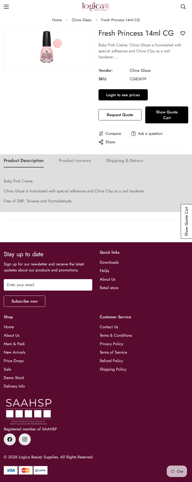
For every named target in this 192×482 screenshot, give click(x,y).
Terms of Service (113, 352)
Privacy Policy (111, 344)
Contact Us (109, 327)
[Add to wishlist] (182, 33)
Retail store (109, 288)
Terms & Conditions (116, 335)
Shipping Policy (113, 369)
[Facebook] (10, 439)
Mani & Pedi (14, 344)
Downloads (109, 262)
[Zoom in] (85, 37)
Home (57, 20)
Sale (7, 369)
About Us (107, 279)
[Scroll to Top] (182, 455)
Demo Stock (14, 378)
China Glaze (82, 20)
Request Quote (120, 115)
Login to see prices (123, 95)
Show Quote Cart (167, 115)
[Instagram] (25, 439)
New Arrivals (14, 352)
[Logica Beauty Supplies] (96, 6)
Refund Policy (111, 361)
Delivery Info (14, 386)
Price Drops (14, 361)
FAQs (104, 271)
